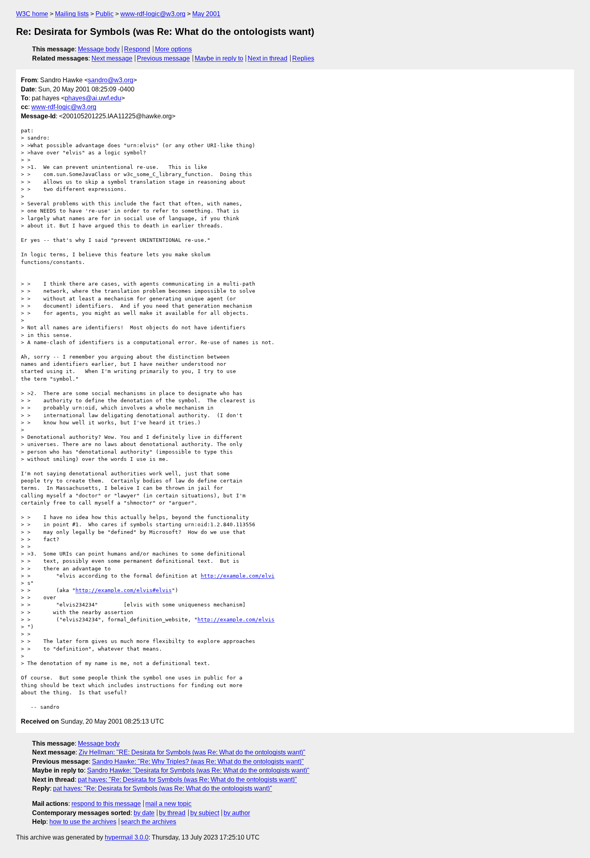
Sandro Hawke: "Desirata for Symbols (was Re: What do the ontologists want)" (198, 770)
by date (144, 812)
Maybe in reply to (219, 58)
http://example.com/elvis (236, 620)
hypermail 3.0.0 (127, 837)
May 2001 (206, 13)
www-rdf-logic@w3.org (152, 13)
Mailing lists (72, 13)
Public (105, 13)
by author (237, 812)
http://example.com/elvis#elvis (123, 590)
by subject (204, 812)
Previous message (163, 58)
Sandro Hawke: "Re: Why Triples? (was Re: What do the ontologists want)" (198, 761)
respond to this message (106, 803)
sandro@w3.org (110, 80)
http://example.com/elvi (238, 576)
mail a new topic (168, 803)
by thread (172, 812)
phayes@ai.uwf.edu (93, 98)
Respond (137, 49)
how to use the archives (82, 821)
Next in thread (267, 58)
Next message (112, 58)
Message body (99, 49)
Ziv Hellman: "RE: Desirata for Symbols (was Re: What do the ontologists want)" (192, 752)
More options (173, 49)
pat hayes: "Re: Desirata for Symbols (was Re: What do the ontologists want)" (187, 779)
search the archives (148, 821)
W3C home (32, 13)
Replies (303, 58)
